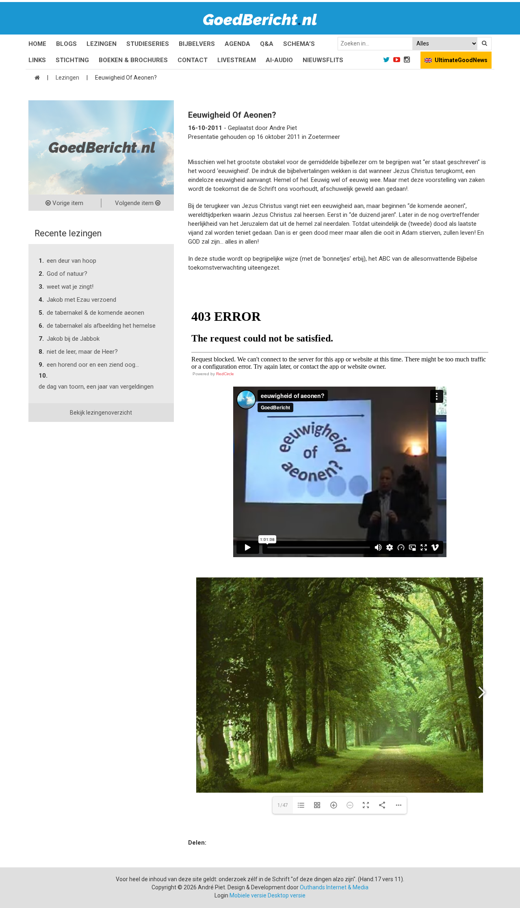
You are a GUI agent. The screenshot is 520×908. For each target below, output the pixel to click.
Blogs (66, 44)
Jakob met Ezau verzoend (81, 299)
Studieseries (147, 44)
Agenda (237, 44)
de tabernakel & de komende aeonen (95, 312)
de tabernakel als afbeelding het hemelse (101, 325)
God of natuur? (67, 273)
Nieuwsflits (323, 60)
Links (37, 60)
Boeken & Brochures (133, 60)
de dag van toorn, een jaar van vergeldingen (96, 386)
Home (37, 44)
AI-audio (279, 60)
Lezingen (102, 44)
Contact (193, 60)
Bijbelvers (197, 44)
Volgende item (135, 203)
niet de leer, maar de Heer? (82, 351)
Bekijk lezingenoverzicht (101, 412)
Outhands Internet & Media (334, 887)
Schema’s (299, 44)
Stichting (72, 60)
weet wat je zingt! (70, 286)
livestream (236, 60)
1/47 (282, 805)
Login (221, 895)
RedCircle (225, 374)
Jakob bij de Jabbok (73, 338)
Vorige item (67, 203)
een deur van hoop (71, 260)
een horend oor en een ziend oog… (93, 364)
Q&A (266, 44)
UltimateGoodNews (461, 60)
